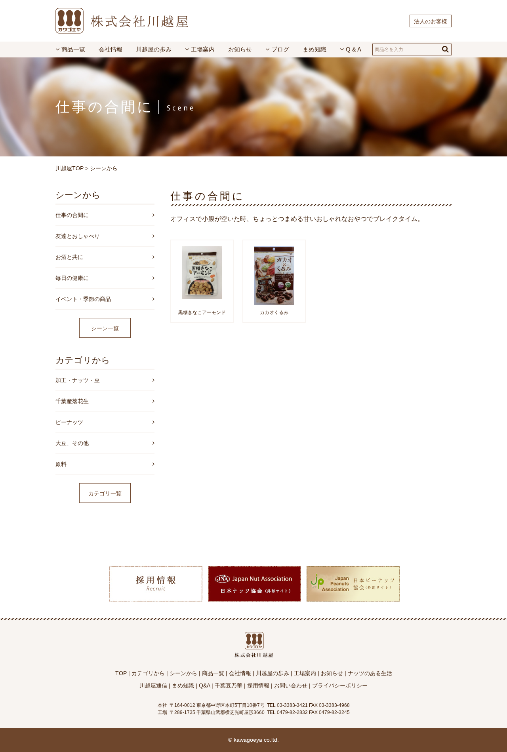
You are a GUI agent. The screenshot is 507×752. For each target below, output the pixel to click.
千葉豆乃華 (228, 685)
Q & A (353, 49)
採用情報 (258, 685)
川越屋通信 (153, 685)
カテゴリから (148, 673)
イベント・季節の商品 (83, 299)
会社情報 (110, 49)
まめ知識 (314, 49)
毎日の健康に (72, 278)
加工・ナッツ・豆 (77, 380)
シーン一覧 (105, 328)
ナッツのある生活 (370, 673)
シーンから (104, 168)
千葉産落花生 (72, 401)
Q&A (204, 685)
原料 (61, 464)
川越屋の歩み (154, 49)
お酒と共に (69, 257)
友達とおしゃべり (77, 236)
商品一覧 (73, 49)
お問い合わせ (290, 685)
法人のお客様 (430, 21)
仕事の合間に (72, 215)
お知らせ (240, 49)
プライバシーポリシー (340, 685)
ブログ (280, 49)
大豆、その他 (72, 443)
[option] (155, 580)
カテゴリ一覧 (105, 493)
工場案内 (203, 49)
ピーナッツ (69, 422)
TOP (121, 673)
